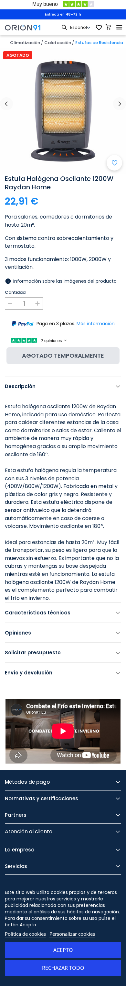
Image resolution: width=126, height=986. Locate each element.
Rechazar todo (63, 967)
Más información (96, 323)
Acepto (63, 950)
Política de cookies (25, 934)
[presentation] (6, 103)
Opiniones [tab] (18, 632)
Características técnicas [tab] (37, 612)
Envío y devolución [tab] (28, 672)
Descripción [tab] (20, 386)
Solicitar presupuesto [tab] (33, 652)
